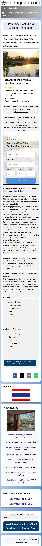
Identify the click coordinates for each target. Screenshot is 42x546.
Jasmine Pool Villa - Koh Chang (18, 472)
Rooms (8, 169)
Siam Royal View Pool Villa (18, 480)
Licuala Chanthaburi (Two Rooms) (20, 447)
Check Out (10, 160)
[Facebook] (15, 375)
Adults (19, 169)
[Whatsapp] (36, 375)
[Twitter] (22, 375)
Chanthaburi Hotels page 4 (21, 499)
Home (5, 8)
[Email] (29, 375)
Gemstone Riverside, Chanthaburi (20, 435)
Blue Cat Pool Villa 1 (15, 442)
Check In (9, 150)
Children (29, 169)
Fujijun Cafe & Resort (15, 467)
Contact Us (13, 8)
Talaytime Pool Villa (14, 455)
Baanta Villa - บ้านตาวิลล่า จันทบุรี (20, 460)
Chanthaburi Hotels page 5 (21, 504)
